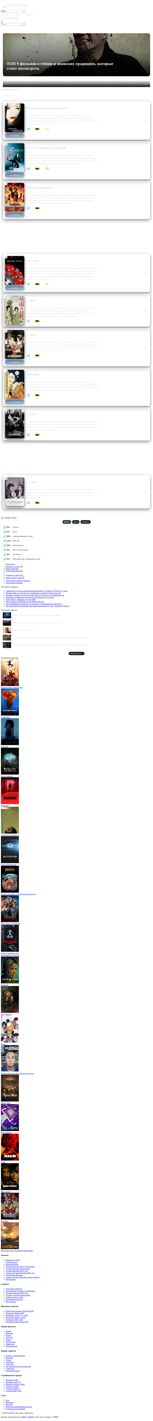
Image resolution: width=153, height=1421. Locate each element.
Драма (8, 1335)
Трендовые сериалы (14, 1289)
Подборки (30, 15)
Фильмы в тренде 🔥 (14, 567)
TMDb (23, 1417)
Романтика (10, 1344)
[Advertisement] (74, 236)
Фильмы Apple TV (13, 1382)
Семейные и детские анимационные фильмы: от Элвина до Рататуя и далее (37, 591)
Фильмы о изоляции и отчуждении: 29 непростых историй (30, 597)
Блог (8, 1400)
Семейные (10, 1369)
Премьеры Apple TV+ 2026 (17, 1315)
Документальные (13, 1371)
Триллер (9, 1338)
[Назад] (2, 21)
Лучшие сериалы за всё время (18, 1295)
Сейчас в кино (12, 1262)
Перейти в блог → (76, 653)
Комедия (9, 1333)
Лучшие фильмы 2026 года (17, 1271)
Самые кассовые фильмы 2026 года (20, 1273)
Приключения (11, 1346)
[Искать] (24, 24)
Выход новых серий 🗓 (15, 578)
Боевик (9, 1331)
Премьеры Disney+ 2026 (15, 1318)
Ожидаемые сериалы (14, 583)
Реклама (9, 1405)
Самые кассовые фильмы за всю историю (23, 1277)
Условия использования (15, 1409)
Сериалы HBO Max (14, 1391)
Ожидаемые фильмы (14, 571)
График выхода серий (14, 1297)
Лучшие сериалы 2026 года (17, 1293)
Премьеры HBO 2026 (14, 1320)
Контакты (10, 1402)
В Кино (66, 522)
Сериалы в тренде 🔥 (14, 575)
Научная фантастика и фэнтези (18, 1366)
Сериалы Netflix (12, 1386)
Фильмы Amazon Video (15, 1384)
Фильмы (4, 15)
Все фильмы (11, 1279)
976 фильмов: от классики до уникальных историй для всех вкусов (33, 593)
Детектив (9, 1364)
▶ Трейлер (15, 135)
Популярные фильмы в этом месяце (20, 1266)
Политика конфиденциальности (19, 1407)
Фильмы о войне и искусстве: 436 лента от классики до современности (35, 595)
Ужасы (8, 1340)
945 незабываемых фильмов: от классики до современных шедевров (34, 604)
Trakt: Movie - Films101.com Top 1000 (21, 599)
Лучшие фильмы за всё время (18, 1269)
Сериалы (17, 15)
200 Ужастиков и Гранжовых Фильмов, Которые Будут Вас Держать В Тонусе (37, 606)
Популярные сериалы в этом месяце (20, 1291)
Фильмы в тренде (13, 1260)
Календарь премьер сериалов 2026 (20, 1311)
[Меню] (2, 26)
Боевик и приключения (15, 1356)
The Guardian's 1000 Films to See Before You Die (25, 602)
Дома (76, 522)
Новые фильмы (12, 569)
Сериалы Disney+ (13, 1389)
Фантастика (10, 1342)
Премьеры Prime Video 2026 (17, 1322)
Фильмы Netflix (12, 1380)
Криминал (10, 1362)
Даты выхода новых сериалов (18, 581)
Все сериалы (11, 1302)
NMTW (31, 1417)
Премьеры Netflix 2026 (15, 1313)
